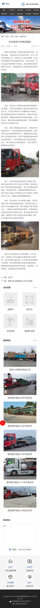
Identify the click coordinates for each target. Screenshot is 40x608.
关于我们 (12, 10)
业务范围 (20, 10)
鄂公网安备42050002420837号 (21, 601)
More (35, 287)
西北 (7, 36)
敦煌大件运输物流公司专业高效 (20, 281)
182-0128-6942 (32, 4)
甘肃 (12, 36)
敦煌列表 (23, 36)
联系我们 (36, 14)
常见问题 (28, 14)
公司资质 (28, 10)
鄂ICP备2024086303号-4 (20, 604)
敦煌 (16, 36)
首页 (4, 10)
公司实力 (12, 14)
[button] (16, 30)
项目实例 (4, 14)
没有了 (10, 277)
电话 (2, 423)
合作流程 (36, 10)
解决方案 (20, 14)
